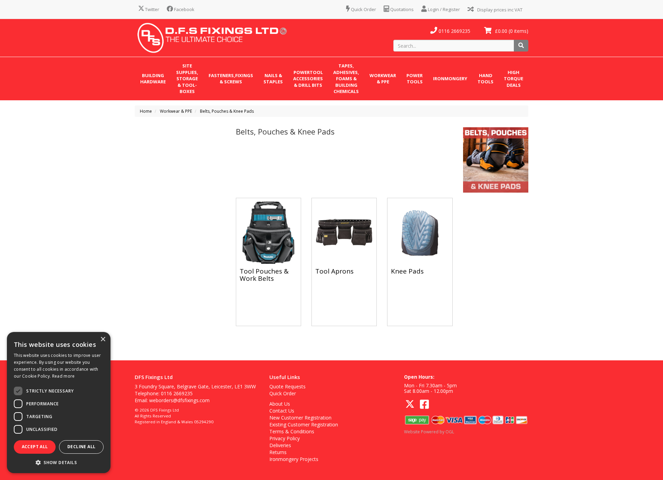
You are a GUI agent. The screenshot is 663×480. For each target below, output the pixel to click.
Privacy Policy (284, 438)
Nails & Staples (273, 78)
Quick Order (363, 9)
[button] (59, 462)
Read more (63, 376)
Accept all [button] (35, 447)
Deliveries (280, 445)
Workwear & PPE (382, 78)
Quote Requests (287, 386)
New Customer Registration (300, 417)
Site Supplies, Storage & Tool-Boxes (187, 78)
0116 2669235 (453, 31)
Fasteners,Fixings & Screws (231, 78)
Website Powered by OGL (429, 432)
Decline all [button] (81, 447)
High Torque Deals (513, 78)
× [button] (102, 339)
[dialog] (58, 402)
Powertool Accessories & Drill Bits (308, 78)
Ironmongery (450, 78)
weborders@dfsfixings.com (179, 400)
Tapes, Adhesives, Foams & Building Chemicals (346, 78)
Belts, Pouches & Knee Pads (227, 111)
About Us (279, 403)
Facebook (183, 9)
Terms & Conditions (291, 431)
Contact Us (281, 410)
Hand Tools (485, 78)
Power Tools (414, 78)
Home (146, 111)
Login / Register (443, 9)
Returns (278, 452)
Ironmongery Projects (293, 459)
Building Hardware (153, 78)
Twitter (151, 9)
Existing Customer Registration (303, 424)
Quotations (401, 9)
